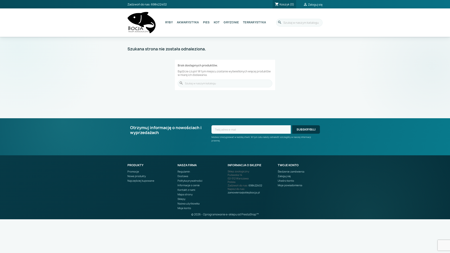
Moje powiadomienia (290, 185)
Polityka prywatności (190, 180)
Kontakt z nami (186, 190)
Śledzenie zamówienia (291, 171)
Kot (217, 22)
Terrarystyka (254, 22)
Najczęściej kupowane (140, 180)
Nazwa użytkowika (189, 203)
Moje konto (184, 208)
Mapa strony (185, 194)
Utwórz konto (286, 180)
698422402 (159, 4)
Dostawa (183, 176)
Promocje (133, 171)
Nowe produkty (136, 176)
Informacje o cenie (189, 185)
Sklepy (181, 199)
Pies (206, 22)
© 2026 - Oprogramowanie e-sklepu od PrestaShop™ (225, 214)
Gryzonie (231, 22)
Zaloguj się (284, 176)
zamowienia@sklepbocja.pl (244, 192)
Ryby (169, 22)
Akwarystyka (188, 22)
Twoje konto (288, 165)
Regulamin (184, 171)
